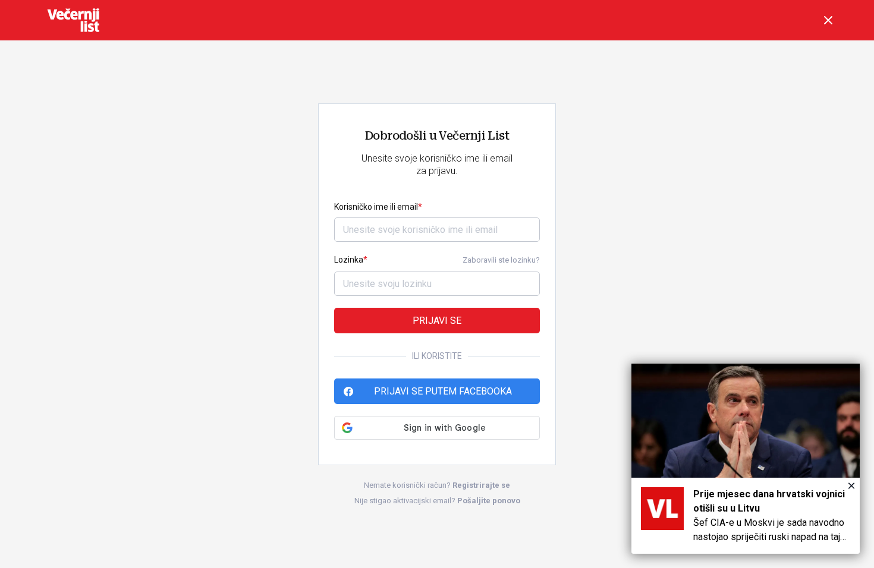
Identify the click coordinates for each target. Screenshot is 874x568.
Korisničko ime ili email (376, 207)
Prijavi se (437, 320)
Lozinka (348, 259)
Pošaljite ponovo (488, 500)
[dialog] (745, 459)
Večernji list (73, 20)
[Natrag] (828, 20)
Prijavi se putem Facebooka (443, 391)
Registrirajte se (481, 485)
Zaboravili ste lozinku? (501, 259)
